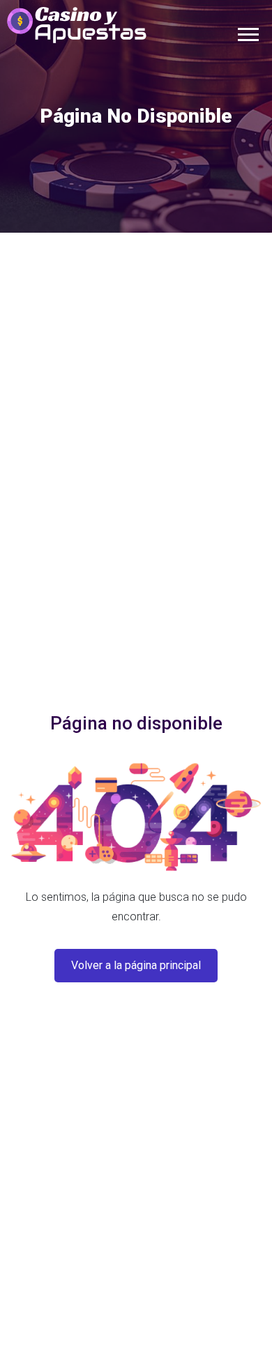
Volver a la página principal (136, 965)
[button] (247, 31)
